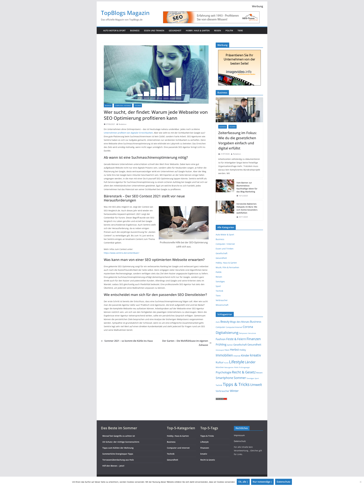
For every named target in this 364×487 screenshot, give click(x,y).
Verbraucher (222, 300)
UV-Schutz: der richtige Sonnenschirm (120, 442)
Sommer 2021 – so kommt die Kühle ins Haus (128, 340)
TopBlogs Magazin (125, 13)
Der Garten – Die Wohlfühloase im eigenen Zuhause (185, 343)
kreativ (255, 355)
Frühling (221, 344)
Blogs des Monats (239, 321)
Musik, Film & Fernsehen (227, 267)
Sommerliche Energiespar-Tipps (117, 453)
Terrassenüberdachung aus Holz (118, 459)
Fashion (221, 339)
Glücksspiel (220, 350)
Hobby (242, 349)
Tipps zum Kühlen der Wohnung (118, 447)
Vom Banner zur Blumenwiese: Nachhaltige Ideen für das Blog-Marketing (246, 187)
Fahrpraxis (243, 333)
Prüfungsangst (244, 367)
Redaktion (122, 124)
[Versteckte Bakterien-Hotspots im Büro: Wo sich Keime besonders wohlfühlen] (225, 210)
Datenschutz (240, 441)
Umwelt (256, 384)
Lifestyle (236, 361)
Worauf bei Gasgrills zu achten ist (118, 436)
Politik (229, 30)
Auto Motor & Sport (114, 30)
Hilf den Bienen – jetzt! (113, 465)
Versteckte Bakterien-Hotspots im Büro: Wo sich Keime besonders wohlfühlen (247, 208)
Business (134, 30)
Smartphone (224, 378)
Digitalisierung (227, 332)
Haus (227, 350)
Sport (218, 286)
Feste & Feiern (236, 339)
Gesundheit (175, 30)
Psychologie (223, 372)
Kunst (226, 363)
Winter (234, 391)
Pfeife (236, 367)
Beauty (224, 321)
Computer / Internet (123, 106)
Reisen (217, 30)
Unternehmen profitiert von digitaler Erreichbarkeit (128, 132)
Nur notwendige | (262, 481)
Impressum (239, 435)
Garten (230, 345)
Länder (250, 362)
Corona (248, 327)
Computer (220, 327)
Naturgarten (228, 367)
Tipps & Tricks (236, 384)
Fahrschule (252, 333)
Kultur (220, 362)
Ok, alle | (243, 481)
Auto (218, 322)
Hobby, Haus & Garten (198, 30)
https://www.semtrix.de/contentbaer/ (121, 253)
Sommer (240, 378)
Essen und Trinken (154, 30)
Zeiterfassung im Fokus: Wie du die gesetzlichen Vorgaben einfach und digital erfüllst (237, 140)
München (220, 367)
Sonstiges (220, 281)
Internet (236, 355)
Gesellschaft (221, 253)
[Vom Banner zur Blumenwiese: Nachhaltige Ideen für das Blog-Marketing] (225, 189)
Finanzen (254, 338)
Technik (138, 106)
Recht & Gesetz (244, 372)
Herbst (234, 349)
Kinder (245, 355)
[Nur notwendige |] (360, 481)
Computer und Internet (178, 447)
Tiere (240, 30)
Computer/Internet (234, 327)
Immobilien (224, 355)
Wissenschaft (222, 305)
